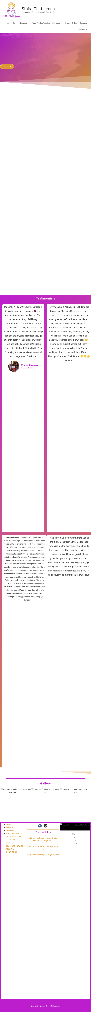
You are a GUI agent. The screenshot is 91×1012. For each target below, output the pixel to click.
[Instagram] (45, 825)
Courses (23, 23)
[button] (7, 66)
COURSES (10, 830)
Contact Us (82, 30)
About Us (11, 23)
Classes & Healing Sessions (76, 23)
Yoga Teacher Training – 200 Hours (46, 23)
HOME (8, 824)
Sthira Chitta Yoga (38, 8)
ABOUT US (10, 827)
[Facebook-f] (40, 825)
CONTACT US (11, 852)
